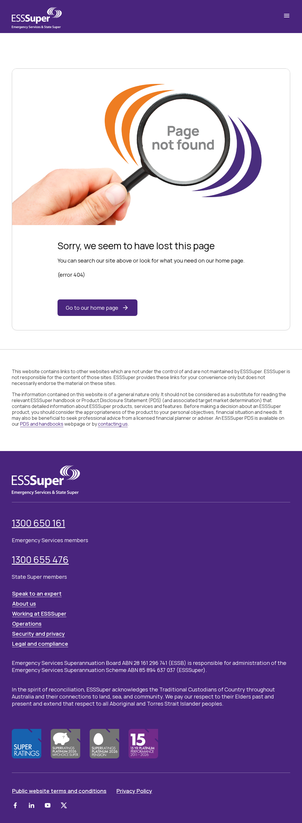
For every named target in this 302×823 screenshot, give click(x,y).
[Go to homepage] (46, 480)
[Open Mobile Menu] (286, 15)
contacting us (113, 424)
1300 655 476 (40, 559)
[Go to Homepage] (37, 16)
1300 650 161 (38, 523)
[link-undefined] (15, 805)
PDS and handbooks (41, 424)
